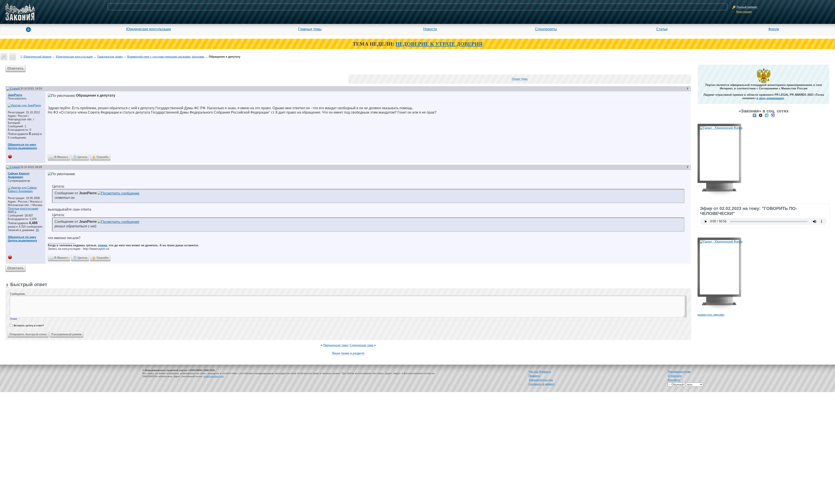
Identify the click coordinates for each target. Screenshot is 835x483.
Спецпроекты (546, 29)
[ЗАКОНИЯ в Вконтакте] (754, 115)
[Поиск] (3, 56)
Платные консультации (23, 208)
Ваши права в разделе (348, 353)
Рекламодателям (679, 371)
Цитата (82, 157)
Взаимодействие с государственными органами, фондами (165, 56)
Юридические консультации (148, 29)
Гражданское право (110, 56)
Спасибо (103, 157)
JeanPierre (15, 95)
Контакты (674, 380)
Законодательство (541, 380)
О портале (674, 375)
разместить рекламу (711, 314)
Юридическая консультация (74, 56)
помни (102, 245)
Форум (773, 29)
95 (37, 230)
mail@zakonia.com (214, 376)
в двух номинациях (770, 98)
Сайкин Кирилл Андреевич (18, 175)
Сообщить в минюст (542, 384)
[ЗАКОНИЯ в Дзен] (760, 115)
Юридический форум (37, 56)
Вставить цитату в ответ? (29, 325)
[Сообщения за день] (12, 56)
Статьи (662, 29)
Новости (430, 29)
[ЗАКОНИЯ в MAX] (773, 115)
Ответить (15, 68)
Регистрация (744, 11)
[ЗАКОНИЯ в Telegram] (766, 115)
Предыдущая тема (335, 345)
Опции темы (520, 78)
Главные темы (310, 29)
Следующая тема (361, 345)
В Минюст (61, 157)
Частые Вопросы (540, 371)
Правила (534, 375)
